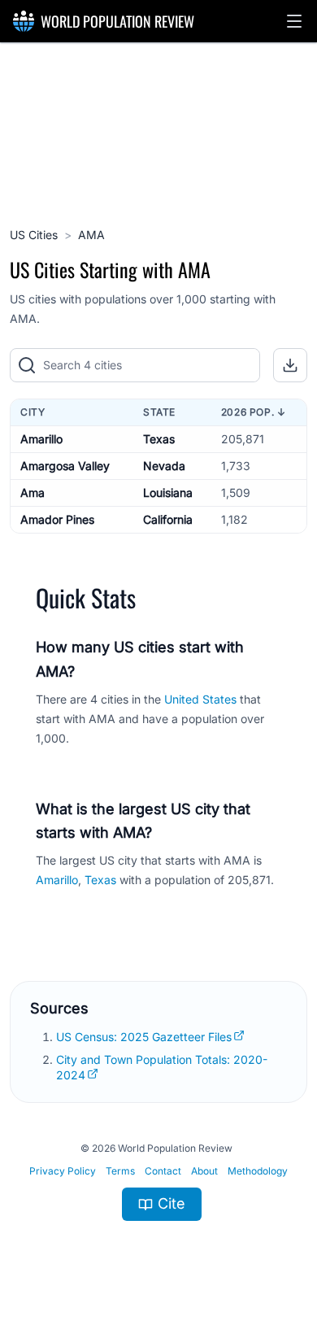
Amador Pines (57, 519)
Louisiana (168, 492)
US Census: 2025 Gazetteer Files (144, 1037)
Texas (159, 439)
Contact (163, 1171)
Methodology (258, 1171)
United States (200, 699)
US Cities (34, 235)
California (168, 519)
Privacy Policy (62, 1171)
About (204, 1171)
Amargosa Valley (65, 466)
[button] (294, 21)
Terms (120, 1171)
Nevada (164, 466)
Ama (32, 492)
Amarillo (41, 439)
